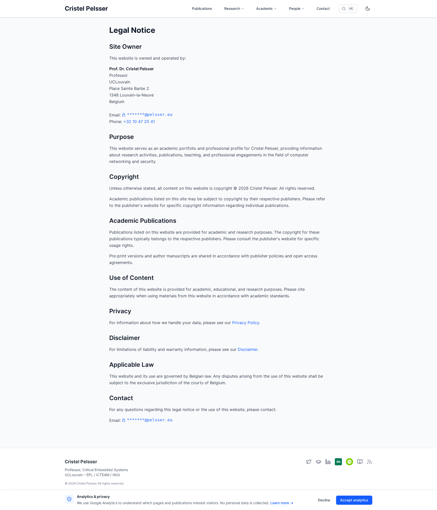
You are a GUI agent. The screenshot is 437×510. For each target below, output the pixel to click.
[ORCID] (349, 461)
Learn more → (281, 503)
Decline (324, 500)
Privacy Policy (245, 322)
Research (232, 8)
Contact (323, 8)
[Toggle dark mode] (367, 8)
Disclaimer (247, 349)
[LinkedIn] (328, 462)
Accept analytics (354, 500)
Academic (264, 8)
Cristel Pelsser (86, 8)
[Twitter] (309, 462)
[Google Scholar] (318, 462)
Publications (202, 8)
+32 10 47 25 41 (139, 121)
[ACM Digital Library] (360, 462)
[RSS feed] (369, 462)
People (294, 8)
